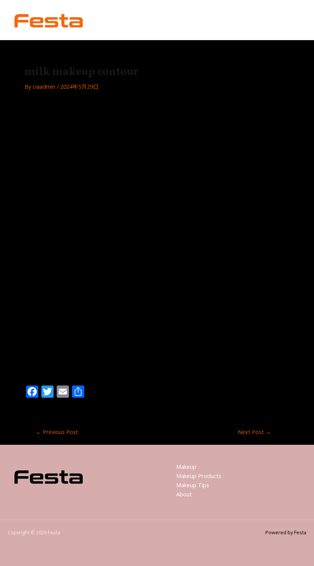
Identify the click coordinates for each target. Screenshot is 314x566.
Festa (106, 19)
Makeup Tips (192, 485)
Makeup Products (198, 476)
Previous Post (57, 432)
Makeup (186, 466)
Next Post (254, 432)
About (184, 494)
